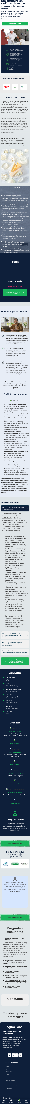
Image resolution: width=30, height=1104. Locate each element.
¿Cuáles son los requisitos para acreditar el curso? (15, 976)
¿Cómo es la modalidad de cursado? (14, 938)
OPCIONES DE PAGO (15, 286)
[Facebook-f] (9, 1055)
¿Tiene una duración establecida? (11, 971)
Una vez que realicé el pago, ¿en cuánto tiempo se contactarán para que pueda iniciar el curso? (15, 981)
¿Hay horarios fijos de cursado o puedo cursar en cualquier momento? (14, 962)
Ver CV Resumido (15, 744)
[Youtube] (16, 1055)
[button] (15, 24)
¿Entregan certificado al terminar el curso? (13, 986)
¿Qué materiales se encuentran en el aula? (15, 967)
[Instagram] (13, 1055)
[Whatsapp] (20, 1055)
